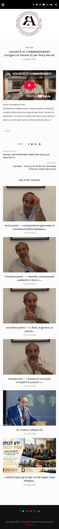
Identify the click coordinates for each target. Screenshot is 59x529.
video (7, 131)
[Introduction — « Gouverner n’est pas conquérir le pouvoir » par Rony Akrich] (29, 356)
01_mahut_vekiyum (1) (29, 429)
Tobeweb (29, 524)
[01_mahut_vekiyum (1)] (29, 408)
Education (29, 47)
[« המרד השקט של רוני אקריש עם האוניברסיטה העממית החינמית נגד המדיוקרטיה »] (29, 455)
